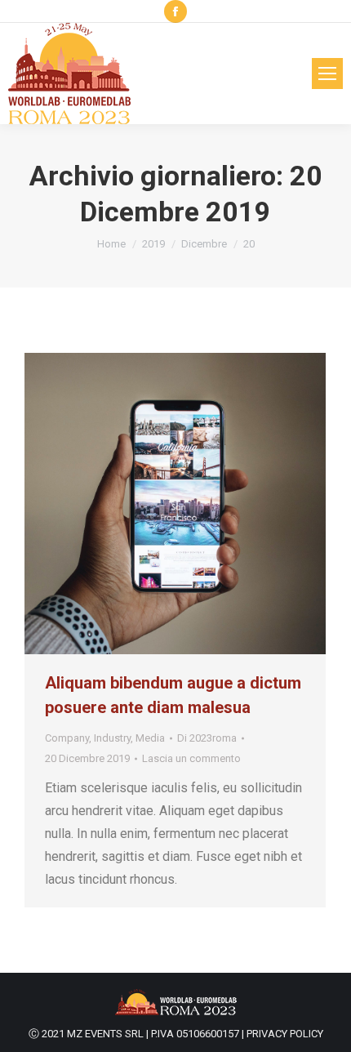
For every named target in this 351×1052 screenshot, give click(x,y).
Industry (112, 738)
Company (67, 738)
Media (150, 738)
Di (207, 738)
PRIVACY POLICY (285, 1033)
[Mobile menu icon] (327, 73)
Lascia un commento (191, 758)
